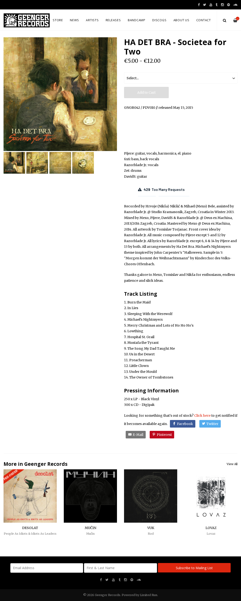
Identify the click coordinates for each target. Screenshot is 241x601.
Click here (202, 415)
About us (181, 20)
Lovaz (211, 533)
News (74, 20)
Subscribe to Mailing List (194, 568)
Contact (203, 20)
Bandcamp (136, 20)
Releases (113, 20)
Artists (92, 20)
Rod (151, 533)
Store (58, 20)
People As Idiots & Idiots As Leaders (30, 533)
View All (232, 464)
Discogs (159, 20)
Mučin (90, 533)
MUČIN (90, 528)
